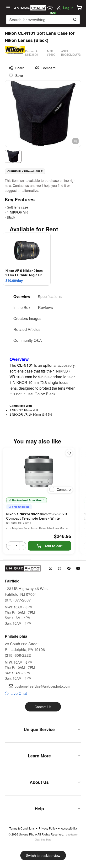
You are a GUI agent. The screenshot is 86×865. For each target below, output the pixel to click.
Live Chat (19, 693)
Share (19, 67)
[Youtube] (78, 569)
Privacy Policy (48, 828)
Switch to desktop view (43, 855)
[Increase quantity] (23, 546)
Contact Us (43, 706)
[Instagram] (60, 569)
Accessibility (69, 828)
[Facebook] (69, 569)
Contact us (21, 185)
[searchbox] (43, 19)
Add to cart (53, 545)
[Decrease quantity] (9, 546)
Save (19, 75)
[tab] (22, 296)
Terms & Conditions (22, 828)
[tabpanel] (43, 381)
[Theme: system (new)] (50, 7)
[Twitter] (50, 569)
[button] (79, 7)
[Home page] (29, 8)
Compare (49, 67)
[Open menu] (8, 7)
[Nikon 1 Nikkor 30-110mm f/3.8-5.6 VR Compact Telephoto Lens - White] (39, 471)
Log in (68, 7)
